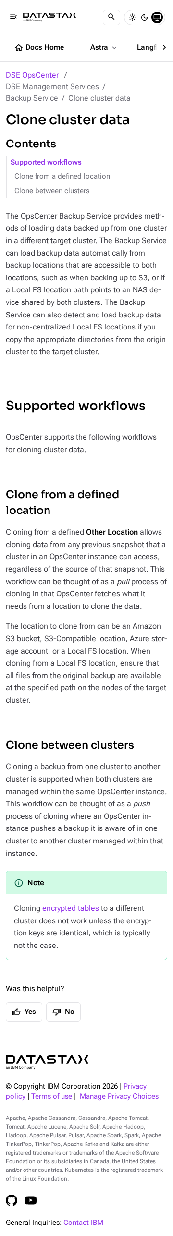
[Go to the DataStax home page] (47, 1062)
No (63, 1012)
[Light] (132, 17)
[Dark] (144, 17)
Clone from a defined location (62, 176)
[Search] (111, 17)
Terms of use (51, 1096)
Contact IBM (83, 1223)
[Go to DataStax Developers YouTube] (31, 1200)
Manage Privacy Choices (119, 1096)
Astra (104, 47)
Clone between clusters (51, 191)
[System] (157, 17)
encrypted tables (70, 908)
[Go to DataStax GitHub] (11, 1200)
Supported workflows (46, 162)
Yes (24, 1012)
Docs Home (39, 48)
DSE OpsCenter (32, 74)
